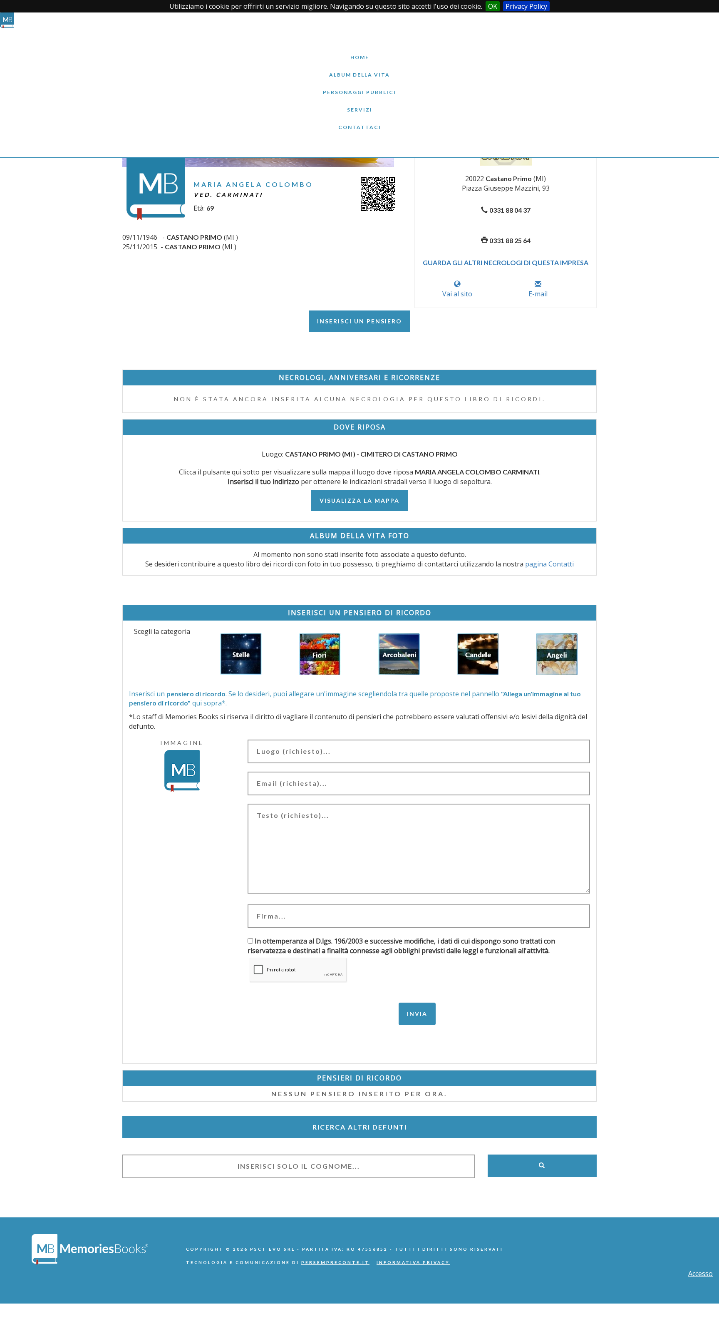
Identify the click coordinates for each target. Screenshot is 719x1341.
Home (359, 51)
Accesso (700, 1273)
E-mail (538, 293)
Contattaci (359, 120)
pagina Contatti (549, 564)
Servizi (359, 103)
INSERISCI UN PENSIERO (359, 321)
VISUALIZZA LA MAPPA (359, 500)
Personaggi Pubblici (359, 85)
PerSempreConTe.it (335, 1262)
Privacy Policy (526, 6)
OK (492, 6)
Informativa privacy (413, 1262)
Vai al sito (457, 293)
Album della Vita (360, 68)
